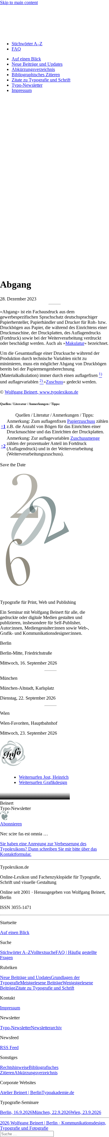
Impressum (22, 90)
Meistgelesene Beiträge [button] (41, 982)
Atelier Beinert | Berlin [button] (21, 1092)
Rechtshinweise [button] (14, 1067)
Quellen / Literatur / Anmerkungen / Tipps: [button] (30, 404)
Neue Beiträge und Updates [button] (25, 977)
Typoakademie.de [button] (58, 1092)
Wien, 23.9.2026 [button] (86, 1112)
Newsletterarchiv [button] (46, 1027)
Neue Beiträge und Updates (37, 64)
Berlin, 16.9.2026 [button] (16, 1112)
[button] (100, 375)
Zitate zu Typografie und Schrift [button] (44, 987)
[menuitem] (60, 43)
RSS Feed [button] (9, 1047)
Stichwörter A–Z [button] (15, 952)
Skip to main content (19, 2)
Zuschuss (54, 382)
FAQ (16, 48)
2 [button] (3, 446)
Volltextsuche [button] (43, 952)
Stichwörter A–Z (27, 43)
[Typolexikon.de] (54, 21)
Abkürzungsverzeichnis (33, 69)
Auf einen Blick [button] (14, 932)
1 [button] (3, 426)
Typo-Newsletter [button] (15, 1027)
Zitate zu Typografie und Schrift (41, 79)
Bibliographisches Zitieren (36, 74)
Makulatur (74, 343)
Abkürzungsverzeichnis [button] (36, 1072)
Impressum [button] (10, 1007)
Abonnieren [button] (11, 823)
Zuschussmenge (85, 438)
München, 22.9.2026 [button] (51, 1112)
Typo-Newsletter (27, 85)
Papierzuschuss (81, 421)
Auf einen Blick (26, 58)
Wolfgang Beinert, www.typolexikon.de (41, 392)
